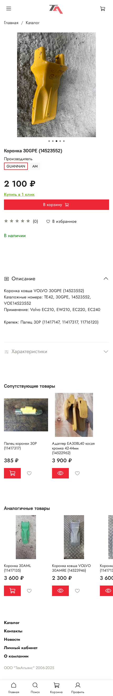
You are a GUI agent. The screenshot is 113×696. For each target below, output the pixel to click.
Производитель (18, 158)
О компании (16, 656)
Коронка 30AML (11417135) (17, 568)
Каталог (32, 23)
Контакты (13, 631)
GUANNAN (16, 166)
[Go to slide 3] (56, 141)
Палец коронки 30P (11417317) (20, 446)
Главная (11, 23)
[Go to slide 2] (53, 141)
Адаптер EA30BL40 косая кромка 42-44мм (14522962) (73, 448)
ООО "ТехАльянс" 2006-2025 (29, 667)
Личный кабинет (20, 648)
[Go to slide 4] (60, 141)
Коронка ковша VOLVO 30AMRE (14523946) (71, 568)
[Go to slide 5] (64, 141)
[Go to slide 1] (49, 141)
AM (35, 166)
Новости (12, 639)
